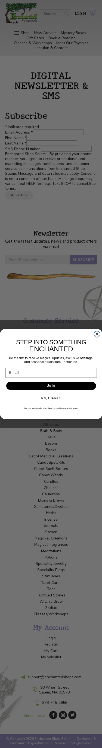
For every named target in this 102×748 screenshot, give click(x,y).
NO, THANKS (51, 398)
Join (51, 386)
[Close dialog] (97, 334)
